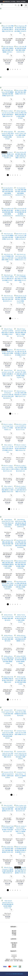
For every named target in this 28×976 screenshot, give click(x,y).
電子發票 (14, 945)
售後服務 (14, 933)
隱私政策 (14, 944)
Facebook (14, 955)
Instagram (14, 956)
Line (14, 958)
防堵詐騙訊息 (14, 943)
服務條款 (14, 947)
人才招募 (14, 935)
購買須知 (14, 932)
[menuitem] (8, 69)
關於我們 (14, 930)
